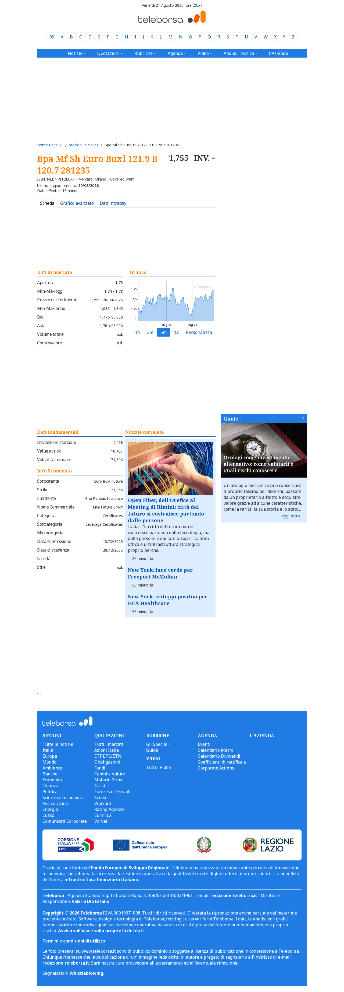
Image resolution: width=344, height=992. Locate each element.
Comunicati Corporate (64, 821)
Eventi (204, 744)
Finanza (50, 786)
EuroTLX (103, 815)
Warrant (102, 803)
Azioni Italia (106, 750)
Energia (50, 809)
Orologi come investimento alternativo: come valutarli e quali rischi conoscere (258, 464)
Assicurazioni (56, 803)
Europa (49, 756)
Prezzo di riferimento (57, 300)
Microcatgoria (50, 533)
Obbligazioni (107, 762)
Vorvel (100, 821)
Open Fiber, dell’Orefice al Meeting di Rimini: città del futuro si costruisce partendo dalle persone (166, 510)
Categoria (46, 515)
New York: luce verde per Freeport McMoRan (160, 573)
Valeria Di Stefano (90, 901)
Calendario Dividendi (219, 756)
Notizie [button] (75, 53)
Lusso (48, 815)
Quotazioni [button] (108, 53)
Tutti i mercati (108, 744)
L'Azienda (278, 53)
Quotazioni (73, 144)
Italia (47, 750)
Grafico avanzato (77, 203)
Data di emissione (54, 541)
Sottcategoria (49, 524)
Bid (40, 317)
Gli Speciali (157, 744)
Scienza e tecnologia (62, 797)
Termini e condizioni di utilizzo (73, 941)
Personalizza (199, 332)
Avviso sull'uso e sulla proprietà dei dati (101, 931)
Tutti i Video (158, 767)
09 (51, 37)
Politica (50, 792)
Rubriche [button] (143, 53)
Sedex (93, 144)
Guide (231, 418)
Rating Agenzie (109, 809)
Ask (40, 326)
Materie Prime (109, 780)
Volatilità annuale (54, 460)
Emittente (46, 498)
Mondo (49, 762)
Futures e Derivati (112, 792)
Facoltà (44, 559)
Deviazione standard (56, 442)
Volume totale (50, 334)
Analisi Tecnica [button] (239, 53)
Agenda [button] (175, 53)
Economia (52, 780)
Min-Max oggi (50, 291)
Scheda (47, 203)
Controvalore (49, 343)
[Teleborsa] (172, 21)
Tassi (99, 786)
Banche (50, 774)
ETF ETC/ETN (107, 756)
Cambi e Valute (109, 774)
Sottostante (48, 481)
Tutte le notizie (57, 744)
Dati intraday (113, 203)
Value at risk (49, 451)
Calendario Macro (216, 750)
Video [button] (203, 53)
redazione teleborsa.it (233, 895)
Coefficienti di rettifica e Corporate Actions (222, 765)
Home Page (47, 144)
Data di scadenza (53, 550)
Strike (42, 490)
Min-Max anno (51, 308)
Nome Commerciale (55, 507)
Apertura (45, 282)
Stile (41, 567)
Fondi (99, 768)
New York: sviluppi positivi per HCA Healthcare (167, 599)
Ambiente (52, 768)
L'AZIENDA (262, 736)
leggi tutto (290, 515)
